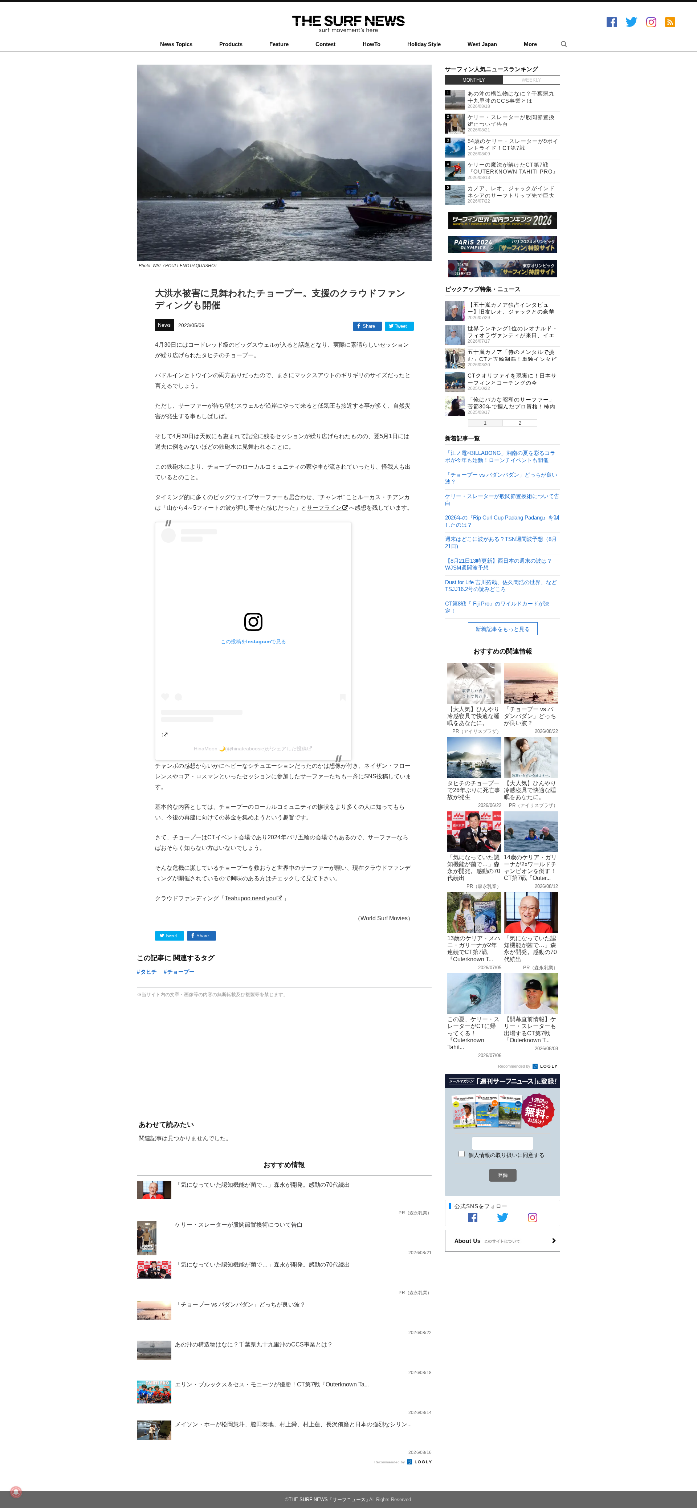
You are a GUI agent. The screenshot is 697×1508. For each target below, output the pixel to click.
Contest (325, 44)
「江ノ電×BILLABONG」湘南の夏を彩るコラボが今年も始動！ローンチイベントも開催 (500, 456)
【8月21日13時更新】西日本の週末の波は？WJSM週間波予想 (498, 564)
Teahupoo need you (250, 898)
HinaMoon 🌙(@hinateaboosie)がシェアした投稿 (250, 748)
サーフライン (324, 507)
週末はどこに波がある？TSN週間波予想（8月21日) (501, 542)
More (530, 44)
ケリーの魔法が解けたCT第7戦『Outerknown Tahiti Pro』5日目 (513, 172)
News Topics (176, 44)
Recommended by (390, 1462)
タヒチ (148, 972)
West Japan (482, 44)
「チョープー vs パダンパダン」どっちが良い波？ (501, 478)
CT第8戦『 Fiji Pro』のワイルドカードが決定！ (497, 606)
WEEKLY (531, 80)
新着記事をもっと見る (503, 629)
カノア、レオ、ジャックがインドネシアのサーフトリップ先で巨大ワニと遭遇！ (511, 195)
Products (230, 44)
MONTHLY (473, 80)
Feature (279, 44)
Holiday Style (424, 44)
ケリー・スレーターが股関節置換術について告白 (502, 499)
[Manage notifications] (16, 1492)
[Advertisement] (284, 1059)
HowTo (371, 44)
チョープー (181, 972)
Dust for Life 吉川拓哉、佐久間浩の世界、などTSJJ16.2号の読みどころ (501, 585)
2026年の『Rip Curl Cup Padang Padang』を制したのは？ (502, 520)
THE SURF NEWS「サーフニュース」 (329, 1499)
